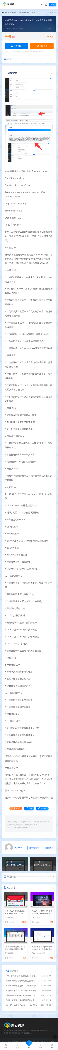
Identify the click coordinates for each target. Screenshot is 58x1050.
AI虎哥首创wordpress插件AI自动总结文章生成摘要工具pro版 (42, 948)
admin (9, 28)
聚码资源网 (13, 822)
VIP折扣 (50, 36)
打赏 (30, 808)
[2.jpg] (29, 110)
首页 (5, 12)
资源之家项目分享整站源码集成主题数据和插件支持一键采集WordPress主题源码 (22, 1000)
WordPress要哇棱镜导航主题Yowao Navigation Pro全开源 (42, 912)
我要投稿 (53, 12)
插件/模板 (13, 12)
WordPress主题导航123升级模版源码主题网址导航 (15, 948)
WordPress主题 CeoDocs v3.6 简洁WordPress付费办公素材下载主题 (22, 1005)
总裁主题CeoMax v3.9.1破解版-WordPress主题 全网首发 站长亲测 (15, 865)
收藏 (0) (17, 808)
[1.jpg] (29, 90)
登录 (52, 4)
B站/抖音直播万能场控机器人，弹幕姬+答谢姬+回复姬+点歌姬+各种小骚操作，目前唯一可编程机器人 (43, 865)
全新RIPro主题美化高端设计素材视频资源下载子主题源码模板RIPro (15, 912)
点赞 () (43, 808)
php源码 (10, 917)
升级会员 (43, 46)
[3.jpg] (29, 140)
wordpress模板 (24, 12)
